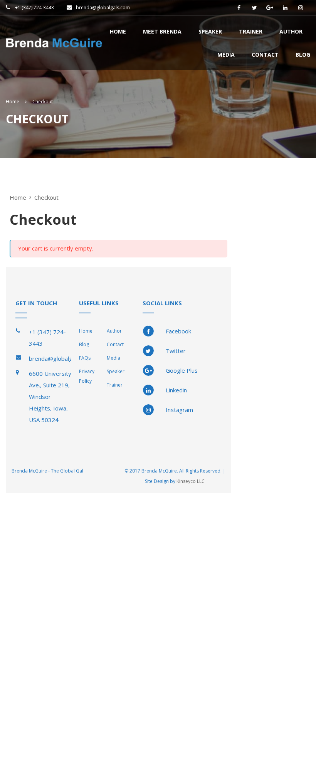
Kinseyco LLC (190, 481)
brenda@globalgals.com (103, 7)
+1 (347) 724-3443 (34, 7)
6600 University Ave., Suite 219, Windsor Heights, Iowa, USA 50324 (50, 397)
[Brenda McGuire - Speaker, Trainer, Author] (54, 47)
